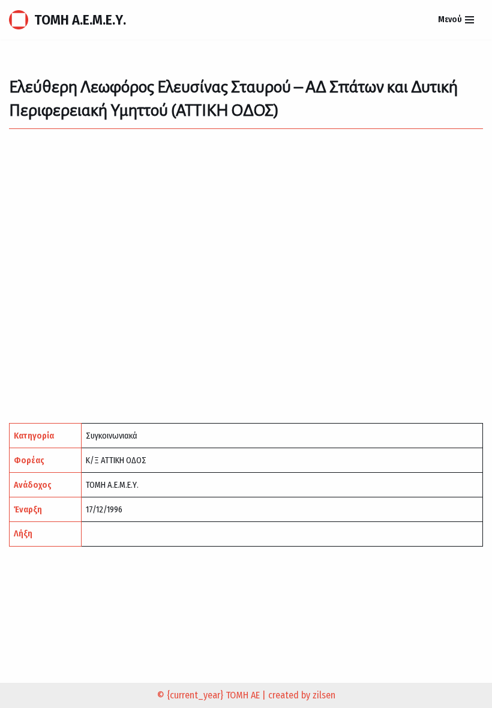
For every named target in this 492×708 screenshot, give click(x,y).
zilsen (324, 695)
